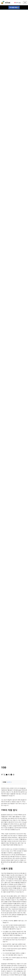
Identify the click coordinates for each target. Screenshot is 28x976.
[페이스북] (2, 774)
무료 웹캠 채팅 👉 (14, 7)
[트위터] (4, 774)
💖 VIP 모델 (17, 2)
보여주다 (9, 782)
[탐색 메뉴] (25, 2)
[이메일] (6, 774)
